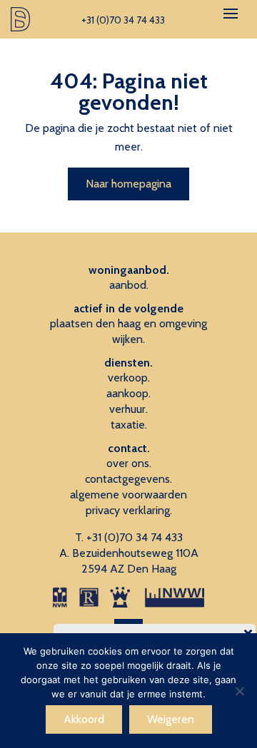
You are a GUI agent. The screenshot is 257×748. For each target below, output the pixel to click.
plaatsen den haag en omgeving (128, 323)
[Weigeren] (239, 691)
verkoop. (129, 377)
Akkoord (84, 719)
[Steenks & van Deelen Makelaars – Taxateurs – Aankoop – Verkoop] (20, 19)
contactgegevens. (128, 479)
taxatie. (129, 424)
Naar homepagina (128, 183)
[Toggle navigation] (230, 13)
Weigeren (170, 719)
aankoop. (128, 393)
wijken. (128, 339)
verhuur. (128, 409)
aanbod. (128, 285)
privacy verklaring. (129, 510)
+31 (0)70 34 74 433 (134, 537)
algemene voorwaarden (128, 494)
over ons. (128, 463)
